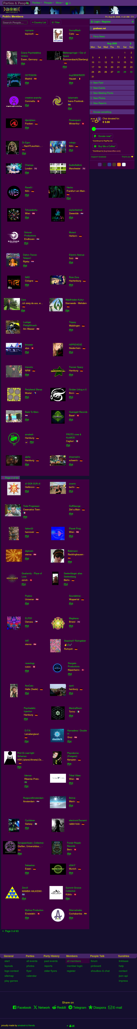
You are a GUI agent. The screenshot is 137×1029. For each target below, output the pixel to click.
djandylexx (30, 120)
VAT (27, 640)
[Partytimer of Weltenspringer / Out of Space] (65, 67)
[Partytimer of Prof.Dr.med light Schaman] (19, 767)
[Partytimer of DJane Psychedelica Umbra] (23, 63)
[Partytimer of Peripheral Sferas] (27, 397)
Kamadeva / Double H (77, 732)
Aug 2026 (112, 43)
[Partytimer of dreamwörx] (71, 464)
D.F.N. (28, 730)
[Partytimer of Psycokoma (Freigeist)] (69, 764)
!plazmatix (73, 97)
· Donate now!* (104, 136)
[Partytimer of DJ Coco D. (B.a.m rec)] (25, 947)
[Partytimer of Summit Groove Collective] (68, 898)
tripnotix (29, 367)
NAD (27, 277)
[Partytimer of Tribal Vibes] (71, 783)
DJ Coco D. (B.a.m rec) (32, 938)
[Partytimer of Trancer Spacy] (71, 374)
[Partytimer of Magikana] (71, 626)
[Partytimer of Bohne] (71, 805)
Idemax (28, 775)
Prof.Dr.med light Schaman (25, 754)
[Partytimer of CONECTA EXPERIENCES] (67, 992)
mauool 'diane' (28, 959)
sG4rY (72, 865)
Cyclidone (30, 820)
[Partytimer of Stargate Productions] (70, 674)
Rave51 (29, 187)
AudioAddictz (75, 165)
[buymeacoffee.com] (112, 151)
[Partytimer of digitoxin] (27, 558)
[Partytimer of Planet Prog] (71, 536)
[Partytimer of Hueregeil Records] (71, 419)
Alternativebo (75, 910)
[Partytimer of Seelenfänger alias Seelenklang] (66, 584)
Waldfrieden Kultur (74, 299)
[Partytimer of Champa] (27, 172)
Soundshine (75, 595)
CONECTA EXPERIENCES (73, 983)
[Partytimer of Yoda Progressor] (25, 517)
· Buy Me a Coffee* (106, 146)
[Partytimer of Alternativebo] (71, 918)
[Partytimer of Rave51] (27, 195)
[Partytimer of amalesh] (32, 442)
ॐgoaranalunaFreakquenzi (30, 981)
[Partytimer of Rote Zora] (71, 285)
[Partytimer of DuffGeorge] (71, 513)
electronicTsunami (78, 820)
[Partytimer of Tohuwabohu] (27, 217)
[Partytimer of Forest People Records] (69, 853)
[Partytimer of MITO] (71, 944)
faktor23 (29, 528)
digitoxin (29, 550)
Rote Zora (74, 277)
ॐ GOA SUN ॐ (32, 483)
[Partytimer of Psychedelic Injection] (26, 719)
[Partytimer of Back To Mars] (27, 419)
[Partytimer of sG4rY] (71, 873)
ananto (72, 483)
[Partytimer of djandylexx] (27, 127)
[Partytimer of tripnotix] (27, 374)
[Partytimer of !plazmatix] (70, 108)
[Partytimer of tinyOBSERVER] (71, 83)
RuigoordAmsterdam (33, 797)
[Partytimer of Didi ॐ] (71, 967)
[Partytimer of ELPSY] (27, 626)
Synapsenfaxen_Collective (30, 842)
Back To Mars (31, 411)
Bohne (72, 797)
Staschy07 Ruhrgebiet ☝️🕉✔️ (75, 642)
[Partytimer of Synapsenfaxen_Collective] (20, 853)
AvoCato (29, 685)
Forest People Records (74, 844)
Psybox (28, 595)
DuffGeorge (74, 506)
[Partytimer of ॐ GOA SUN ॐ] (27, 491)
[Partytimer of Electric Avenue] (71, 262)
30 (131, 71)
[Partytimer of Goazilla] (27, 1011)
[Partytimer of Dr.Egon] (24, 153)
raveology (30, 663)
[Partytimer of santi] (71, 693)
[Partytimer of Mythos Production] (27, 918)
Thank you (126, 156)
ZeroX (25, 887)
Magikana (74, 618)
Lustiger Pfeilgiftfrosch (30, 323)
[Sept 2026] (130, 43)
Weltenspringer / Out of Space (74, 54)
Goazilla (29, 1004)
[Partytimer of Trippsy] (71, 330)
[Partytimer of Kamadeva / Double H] (69, 741)
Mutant (72, 232)
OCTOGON (30, 75)
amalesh (29, 434)
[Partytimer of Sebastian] (27, 873)
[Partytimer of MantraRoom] (71, 715)
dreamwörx (74, 456)
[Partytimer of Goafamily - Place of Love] (24, 584)
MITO (72, 936)
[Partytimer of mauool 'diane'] (23, 970)
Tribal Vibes (75, 775)
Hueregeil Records (78, 411)
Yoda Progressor (31, 506)
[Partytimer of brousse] (27, 352)
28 (118, 71)
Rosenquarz (75, 120)
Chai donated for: (111, 118)
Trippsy (72, 322)
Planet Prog (75, 528)
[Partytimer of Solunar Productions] (26, 243)
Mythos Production (34, 910)
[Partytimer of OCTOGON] (27, 83)
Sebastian (30, 865)
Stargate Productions (73, 665)
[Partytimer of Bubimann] (70, 562)
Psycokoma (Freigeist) (73, 754)
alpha (27, 456)
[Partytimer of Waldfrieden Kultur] (67, 310)
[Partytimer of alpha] (27, 464)
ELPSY (28, 618)
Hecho (70, 187)
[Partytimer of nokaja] (71, 150)
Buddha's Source (33, 1026)
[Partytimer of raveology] (27, 671)
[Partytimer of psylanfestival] (71, 217)
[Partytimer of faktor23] (27, 536)
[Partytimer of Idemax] (26, 786)
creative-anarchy (33, 97)
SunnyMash (75, 30)
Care (23, 299)
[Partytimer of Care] (23, 310)
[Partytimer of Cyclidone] (27, 828)
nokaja (72, 142)
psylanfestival (75, 209)
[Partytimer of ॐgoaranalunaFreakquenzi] (20, 992)
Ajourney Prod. (71, 1004)
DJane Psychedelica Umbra (31, 54)
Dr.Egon (26, 142)
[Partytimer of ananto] (71, 491)
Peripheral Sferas (33, 389)
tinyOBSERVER (77, 75)
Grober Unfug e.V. (78, 389)
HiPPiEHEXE (75, 344)
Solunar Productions (30, 234)
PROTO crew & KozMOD (73, 436)
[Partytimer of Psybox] (27, 603)
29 (125, 71)
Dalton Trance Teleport (30, 256)
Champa (29, 165)
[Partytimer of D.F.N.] (27, 741)
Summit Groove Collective (73, 889)
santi (71, 685)
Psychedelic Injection (29, 709)
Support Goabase (98, 156)
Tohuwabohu (31, 209)
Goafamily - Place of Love (32, 575)
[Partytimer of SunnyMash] (71, 38)
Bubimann (73, 550)
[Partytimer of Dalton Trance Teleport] (25, 265)
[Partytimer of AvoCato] (27, 693)
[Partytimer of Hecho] (69, 198)
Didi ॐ (72, 959)
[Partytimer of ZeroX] (24, 898)
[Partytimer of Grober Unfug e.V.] (71, 397)
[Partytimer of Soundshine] (71, 603)
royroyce (29, 30)
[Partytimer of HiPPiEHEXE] (71, 352)
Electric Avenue (76, 254)
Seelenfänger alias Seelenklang (73, 575)
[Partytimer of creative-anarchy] (27, 105)
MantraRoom (75, 708)
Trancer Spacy (76, 367)
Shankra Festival (77, 1026)
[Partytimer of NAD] (27, 285)
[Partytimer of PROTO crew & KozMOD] (68, 445)
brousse (29, 344)
